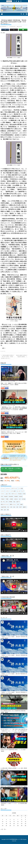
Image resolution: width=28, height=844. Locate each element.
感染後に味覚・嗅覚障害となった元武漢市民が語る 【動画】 (14, 786)
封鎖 (14, 501)
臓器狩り (25, 507)
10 (2, 821)
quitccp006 (11, 381)
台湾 (6, 501)
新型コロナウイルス (5, 504)
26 (10, 825)
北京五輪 (23, 499)
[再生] (2, 530)
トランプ (2, 491)
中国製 (7, 499)
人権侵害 (11, 499)
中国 (2, 496)
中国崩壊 (16, 496)
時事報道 (6, 388)
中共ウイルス (14, 493)
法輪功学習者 (3, 507)
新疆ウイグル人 (13, 504)
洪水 (8, 507)
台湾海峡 (10, 501)
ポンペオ (18, 491)
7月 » (5, 829)
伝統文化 (16, 499)
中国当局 (20, 496)
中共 (9, 493)
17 (2, 823)
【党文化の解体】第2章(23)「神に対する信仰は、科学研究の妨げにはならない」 (7, 357)
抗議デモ (18, 501)
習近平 (20, 507)
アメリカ (2, 488)
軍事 (2, 509)
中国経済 (2, 499)
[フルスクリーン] (25, 530)
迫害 (5, 509)
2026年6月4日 (4, 381)
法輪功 (21, 504)
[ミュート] (23, 530)
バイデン (7, 491)
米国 (17, 507)
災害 (11, 507)
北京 (20, 499)
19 (10, 823)
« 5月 (2, 829)
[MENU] (27, 14)
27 (14, 825)
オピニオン (4, 351)
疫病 (14, 507)
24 (2, 825)
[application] (14, 524)
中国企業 (5, 496)
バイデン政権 (12, 491)
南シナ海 (2, 501)
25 (6, 825)
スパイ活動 (20, 488)
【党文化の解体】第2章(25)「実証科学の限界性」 (21, 356)
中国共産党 (11, 496)
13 (14, 821)
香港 (8, 509)
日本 (18, 504)
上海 (6, 493)
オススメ (2, 388)
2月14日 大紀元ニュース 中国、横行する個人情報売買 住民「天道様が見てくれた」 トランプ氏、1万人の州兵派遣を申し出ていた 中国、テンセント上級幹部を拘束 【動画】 (14, 731)
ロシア (22, 491)
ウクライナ (8, 488)
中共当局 (19, 493)
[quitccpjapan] (2, 14)
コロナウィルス (14, 488)
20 (14, 823)
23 (25, 823)
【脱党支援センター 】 (9, 26)
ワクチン (2, 493)
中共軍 (24, 493)
